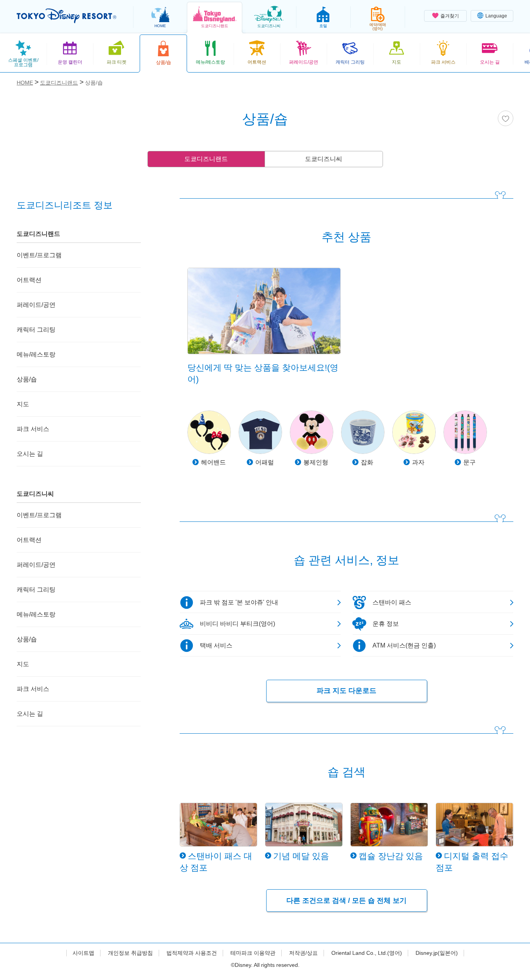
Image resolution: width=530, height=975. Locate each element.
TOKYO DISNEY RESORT (66, 16)
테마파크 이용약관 (252, 953)
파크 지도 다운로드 (346, 690)
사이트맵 (83, 953)
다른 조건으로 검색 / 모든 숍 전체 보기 (346, 900)
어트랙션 (29, 280)
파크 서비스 (33, 429)
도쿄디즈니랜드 (206, 159)
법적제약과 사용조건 (191, 953)
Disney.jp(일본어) (437, 953)
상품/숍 (27, 379)
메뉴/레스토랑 (36, 354)
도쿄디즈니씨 (323, 159)
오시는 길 (30, 453)
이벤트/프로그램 (39, 255)
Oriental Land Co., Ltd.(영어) (366, 953)
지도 (23, 404)
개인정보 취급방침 (130, 953)
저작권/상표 (303, 953)
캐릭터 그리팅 (36, 329)
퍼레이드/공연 (36, 304)
